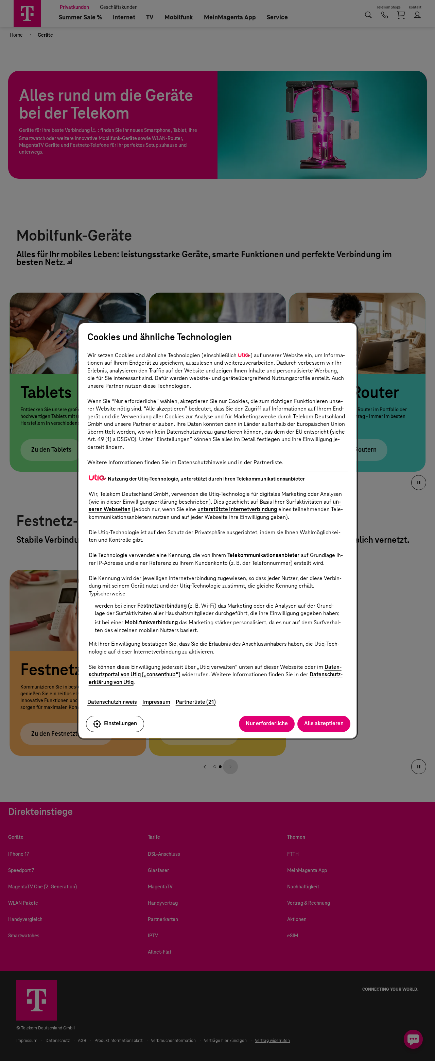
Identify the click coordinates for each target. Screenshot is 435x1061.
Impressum (156, 702)
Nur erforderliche (267, 723)
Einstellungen (120, 723)
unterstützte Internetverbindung (237, 509)
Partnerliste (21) (196, 702)
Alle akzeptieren (324, 723)
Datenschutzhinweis (112, 702)
